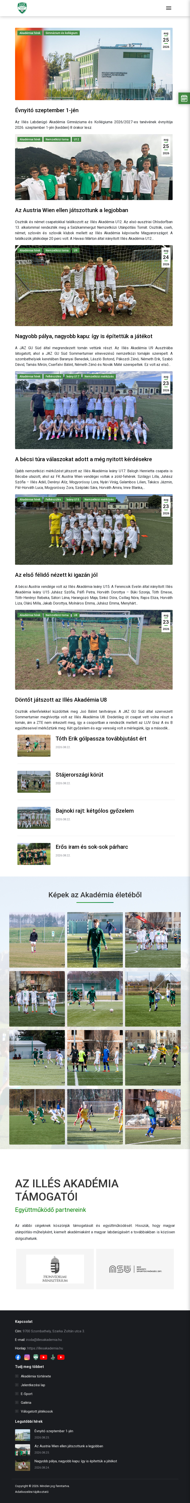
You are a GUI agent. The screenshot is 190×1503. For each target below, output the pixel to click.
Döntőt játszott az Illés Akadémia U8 (61, 700)
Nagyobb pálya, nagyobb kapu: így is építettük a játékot (83, 336)
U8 (75, 615)
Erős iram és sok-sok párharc (92, 847)
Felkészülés (53, 376)
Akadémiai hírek (29, 33)
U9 (75, 250)
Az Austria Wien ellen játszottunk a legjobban (71, 210)
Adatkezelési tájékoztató (32, 1492)
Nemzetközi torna (57, 139)
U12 (76, 139)
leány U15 (72, 499)
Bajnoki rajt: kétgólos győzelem (95, 811)
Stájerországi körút (79, 775)
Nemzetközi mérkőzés (99, 376)
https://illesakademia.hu (45, 1348)
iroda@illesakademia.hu (44, 1340)
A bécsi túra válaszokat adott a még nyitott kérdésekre (83, 459)
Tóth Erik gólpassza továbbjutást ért (101, 738)
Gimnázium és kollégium (62, 33)
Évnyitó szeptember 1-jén (47, 110)
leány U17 (72, 376)
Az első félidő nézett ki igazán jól (56, 575)
